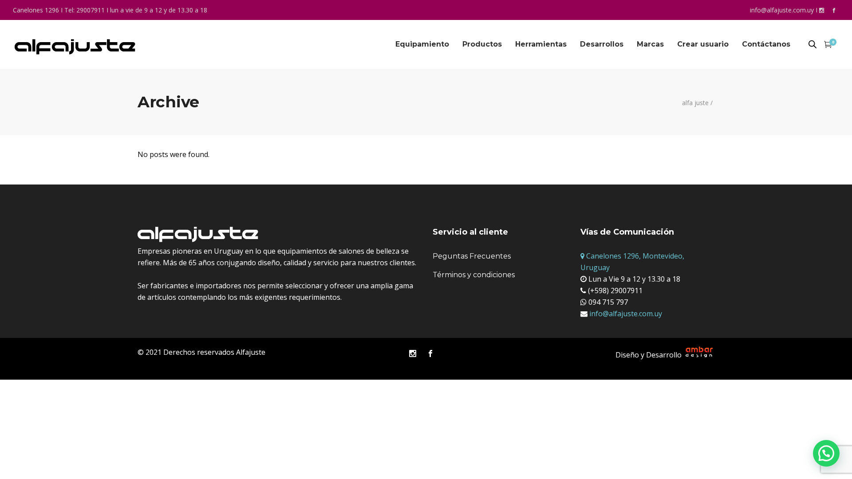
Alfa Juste (695, 103)
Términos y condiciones (474, 275)
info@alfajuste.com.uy (782, 10)
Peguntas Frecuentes (472, 256)
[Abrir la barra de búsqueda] (812, 44)
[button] (826, 453)
